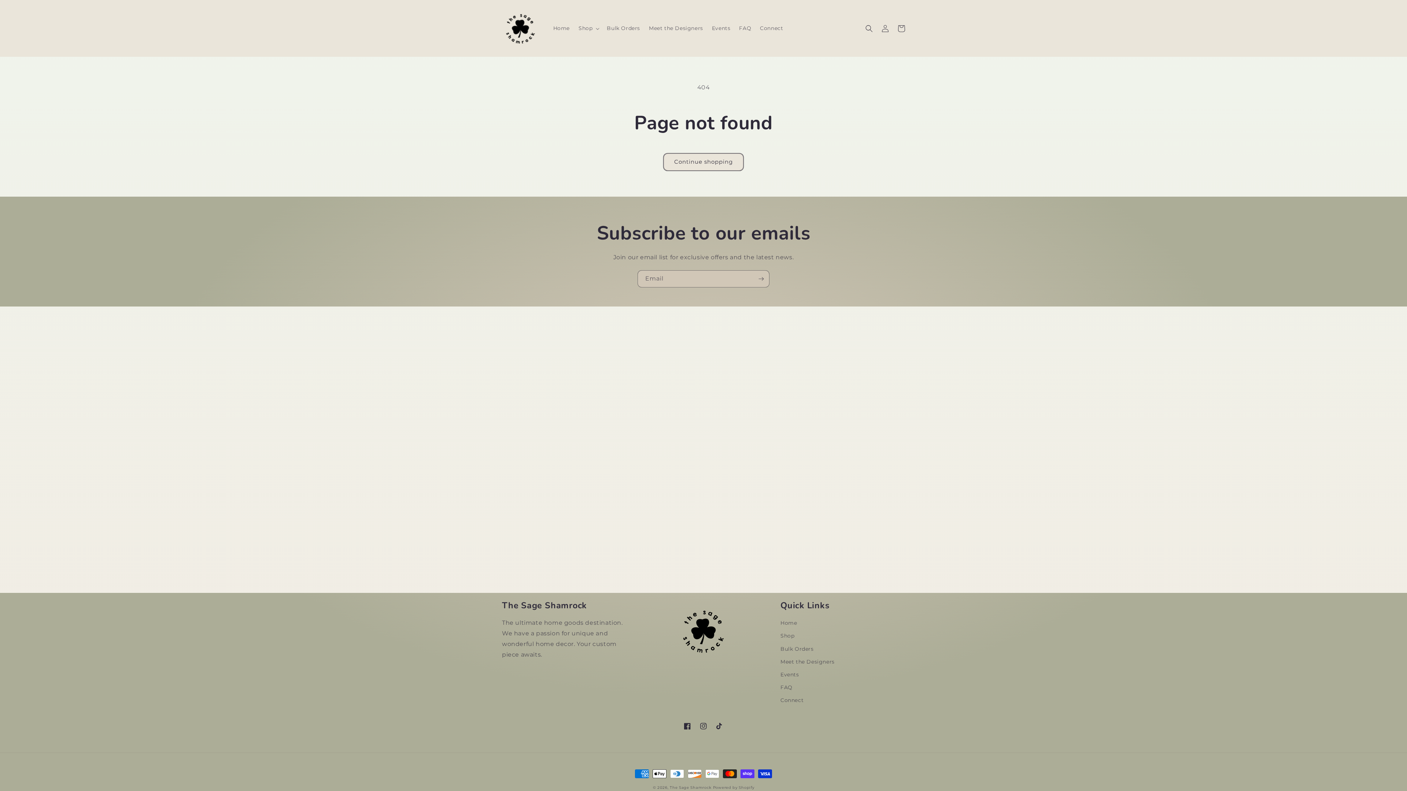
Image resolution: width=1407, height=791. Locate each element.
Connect (792, 700)
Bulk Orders (797, 649)
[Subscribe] (761, 278)
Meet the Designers (807, 661)
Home (788, 623)
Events (789, 674)
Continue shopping (703, 161)
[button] (588, 28)
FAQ (786, 687)
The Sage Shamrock (691, 787)
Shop (787, 635)
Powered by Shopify (733, 787)
